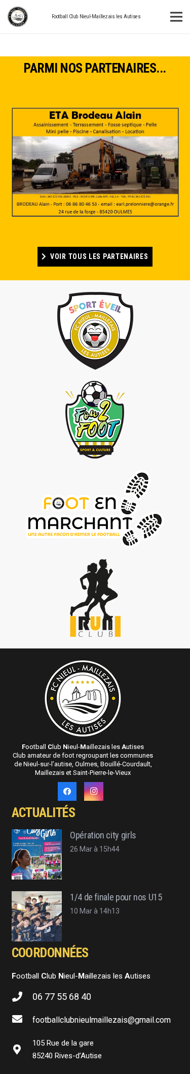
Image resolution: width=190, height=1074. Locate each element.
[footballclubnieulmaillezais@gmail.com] (22, 1020)
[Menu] (176, 16)
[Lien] (18, 17)
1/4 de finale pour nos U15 (116, 897)
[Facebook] (67, 791)
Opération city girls (103, 835)
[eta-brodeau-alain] (95, 162)
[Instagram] (93, 791)
